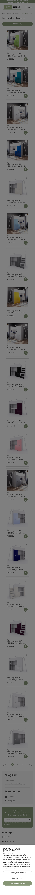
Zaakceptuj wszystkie (17, 883)
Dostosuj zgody (17, 878)
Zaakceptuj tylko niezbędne (17, 873)
